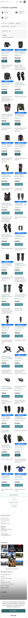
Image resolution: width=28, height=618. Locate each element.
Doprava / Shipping (5, 586)
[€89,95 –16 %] (21, 410)
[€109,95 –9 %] (7, 256)
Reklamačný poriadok (5, 582)
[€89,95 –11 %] (21, 468)
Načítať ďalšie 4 (14, 495)
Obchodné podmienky (6, 574)
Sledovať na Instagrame (13, 569)
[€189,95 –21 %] (21, 137)
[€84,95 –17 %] (7, 319)
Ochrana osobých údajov (6, 578)
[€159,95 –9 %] (21, 44)
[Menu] (24, 1)
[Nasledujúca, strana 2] (14, 499)
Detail (4, 61)
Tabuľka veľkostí (4, 588)
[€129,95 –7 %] (7, 76)
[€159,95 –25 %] (21, 438)
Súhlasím (14, 611)
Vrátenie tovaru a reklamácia (7, 584)
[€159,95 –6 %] (7, 44)
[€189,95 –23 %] (7, 168)
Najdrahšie (18, 23)
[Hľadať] (16, 1)
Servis (2, 580)
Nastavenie (13, 615)
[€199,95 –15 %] (21, 107)
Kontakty (3, 576)
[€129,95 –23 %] (21, 228)
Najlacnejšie (11, 23)
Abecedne (13, 26)
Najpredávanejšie (5, 26)
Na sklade (6, 31)
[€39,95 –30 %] (7, 410)
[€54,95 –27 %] (21, 168)
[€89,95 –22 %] (21, 319)
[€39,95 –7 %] (21, 349)
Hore (14, 506)
